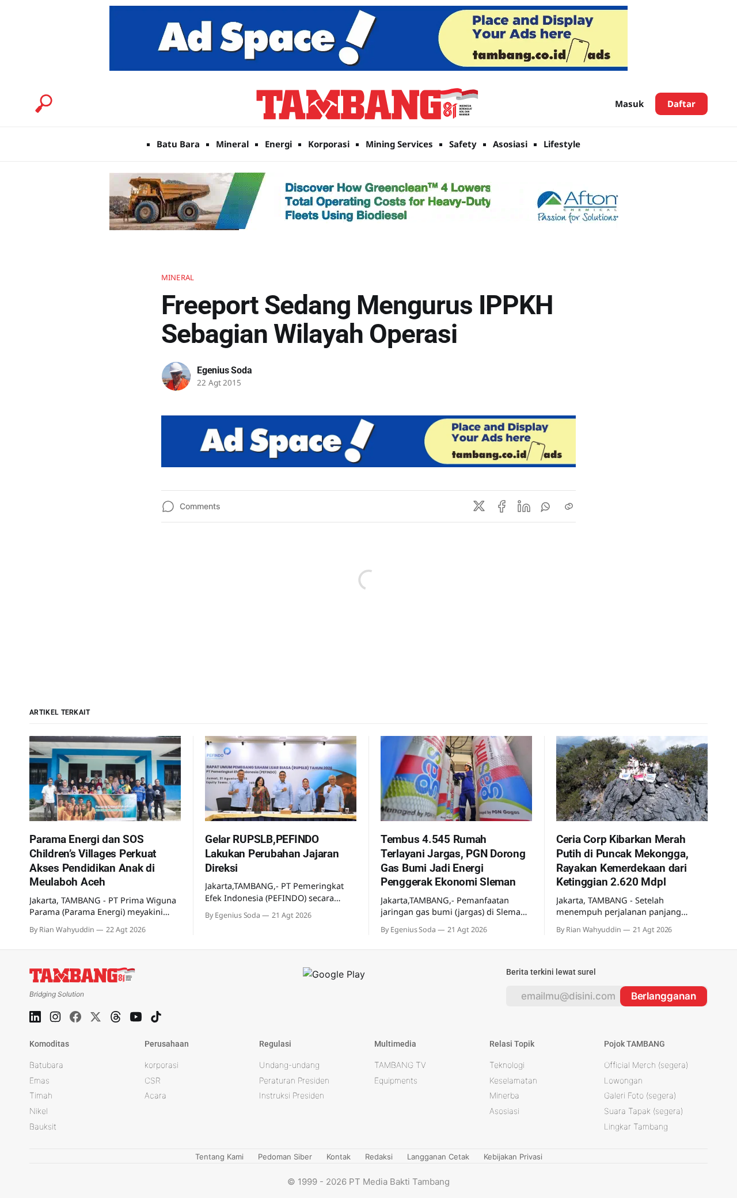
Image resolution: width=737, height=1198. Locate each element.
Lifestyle (562, 144)
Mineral (232, 144)
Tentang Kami (219, 1156)
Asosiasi (510, 144)
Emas (39, 1080)
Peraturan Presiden (294, 1080)
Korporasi (328, 144)
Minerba (504, 1095)
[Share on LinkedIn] (524, 506)
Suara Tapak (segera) (643, 1111)
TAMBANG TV (400, 1065)
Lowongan (623, 1080)
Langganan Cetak (438, 1156)
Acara (155, 1095)
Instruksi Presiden (291, 1095)
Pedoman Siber (285, 1156)
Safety (463, 144)
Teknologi (507, 1065)
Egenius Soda (224, 370)
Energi (278, 144)
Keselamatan (513, 1080)
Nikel (38, 1111)
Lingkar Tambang (636, 1126)
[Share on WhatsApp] (546, 506)
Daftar (681, 103)
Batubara (46, 1065)
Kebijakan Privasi (513, 1156)
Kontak (338, 1156)
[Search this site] (44, 103)
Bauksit (42, 1126)
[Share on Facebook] (501, 506)
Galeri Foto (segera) (640, 1095)
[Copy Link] (569, 506)
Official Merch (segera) (646, 1065)
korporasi (161, 1065)
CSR (153, 1080)
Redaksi (379, 1156)
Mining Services (399, 144)
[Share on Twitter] (479, 506)
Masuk (629, 103)
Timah (40, 1095)
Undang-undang (289, 1065)
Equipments (395, 1080)
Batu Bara (178, 144)
